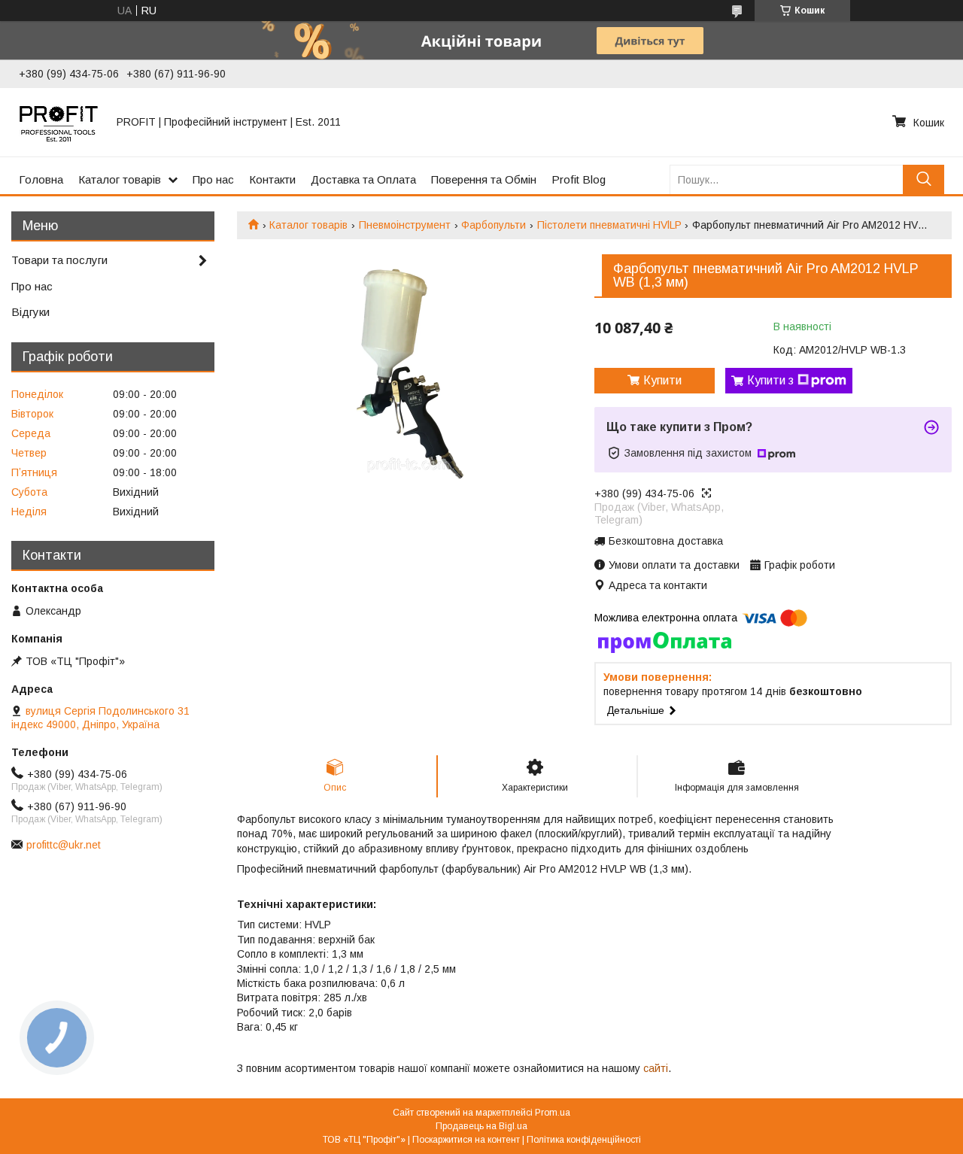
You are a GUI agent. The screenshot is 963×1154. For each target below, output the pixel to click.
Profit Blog (578, 179)
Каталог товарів (119, 179)
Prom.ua (552, 1112)
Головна (41, 179)
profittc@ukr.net (63, 845)
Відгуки (30, 311)
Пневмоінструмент (405, 225)
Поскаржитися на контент (466, 1139)
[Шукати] (923, 179)
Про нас (213, 179)
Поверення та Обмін (483, 179)
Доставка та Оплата (363, 179)
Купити (662, 380)
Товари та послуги (59, 260)
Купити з (770, 380)
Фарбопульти (493, 225)
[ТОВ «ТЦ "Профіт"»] (59, 122)
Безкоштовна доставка (666, 541)
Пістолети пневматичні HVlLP (609, 225)
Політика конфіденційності (584, 1139)
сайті (655, 1068)
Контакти (272, 179)
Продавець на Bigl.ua (481, 1126)
